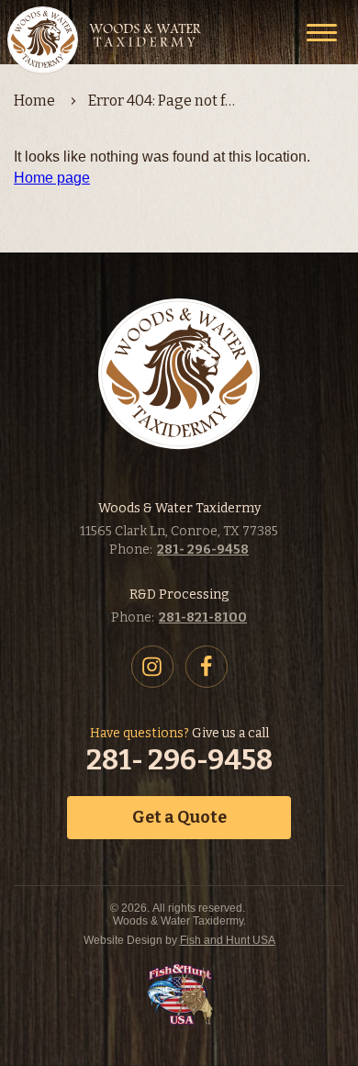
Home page (52, 177)
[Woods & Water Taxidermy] (106, 39)
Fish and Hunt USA (227, 940)
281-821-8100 (203, 617)
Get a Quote (179, 817)
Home (34, 100)
